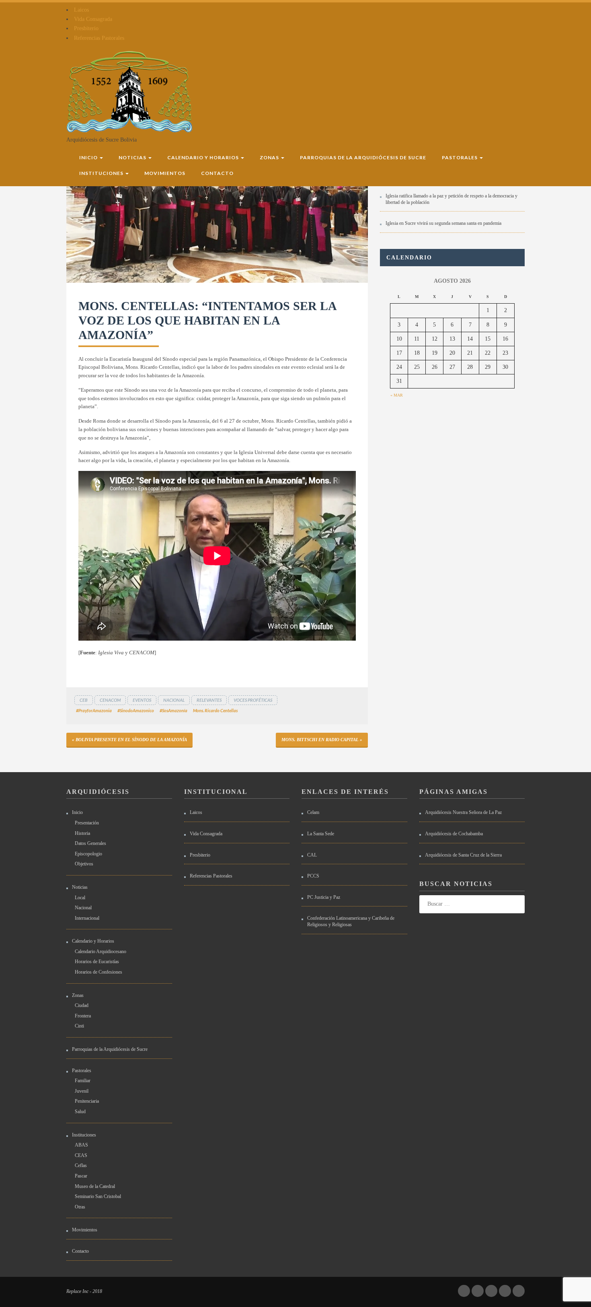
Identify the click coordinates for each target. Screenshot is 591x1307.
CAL (312, 855)
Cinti (79, 1026)
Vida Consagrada (93, 19)
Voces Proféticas (253, 700)
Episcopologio (88, 854)
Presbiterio (86, 28)
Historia (82, 833)
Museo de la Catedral (95, 1186)
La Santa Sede (320, 833)
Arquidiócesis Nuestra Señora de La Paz (463, 812)
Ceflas (81, 1165)
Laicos (81, 10)
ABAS (81, 1145)
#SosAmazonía (173, 710)
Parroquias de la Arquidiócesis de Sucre (363, 157)
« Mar (396, 395)
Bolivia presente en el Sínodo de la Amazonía (131, 739)
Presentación (87, 823)
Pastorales (460, 157)
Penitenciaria (87, 1101)
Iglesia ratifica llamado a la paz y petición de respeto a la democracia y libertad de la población (451, 199)
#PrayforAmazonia (94, 710)
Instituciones (102, 173)
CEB (84, 700)
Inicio (89, 157)
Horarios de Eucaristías (97, 961)
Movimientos (164, 173)
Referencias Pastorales (99, 38)
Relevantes (209, 700)
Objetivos (84, 864)
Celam (313, 812)
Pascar (81, 1176)
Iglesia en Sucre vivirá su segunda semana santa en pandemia (443, 223)
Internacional (87, 918)
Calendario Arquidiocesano (100, 951)
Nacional (174, 700)
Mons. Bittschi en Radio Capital (320, 739)
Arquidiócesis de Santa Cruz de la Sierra (463, 855)
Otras (80, 1207)
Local (80, 897)
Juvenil (81, 1091)
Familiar (82, 1080)
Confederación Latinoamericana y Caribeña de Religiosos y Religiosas (350, 921)
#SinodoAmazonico (135, 710)
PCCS (313, 876)
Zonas (270, 157)
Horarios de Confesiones (98, 972)
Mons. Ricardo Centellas (215, 710)
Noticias (133, 157)
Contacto (217, 173)
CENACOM (110, 700)
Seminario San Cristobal (98, 1196)
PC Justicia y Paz (323, 897)
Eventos (142, 700)
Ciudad (81, 1005)
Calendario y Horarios (203, 157)
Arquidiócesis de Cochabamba (454, 833)
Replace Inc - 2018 (84, 1291)
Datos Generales (90, 843)
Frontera (83, 1016)
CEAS (81, 1155)
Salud (80, 1111)
